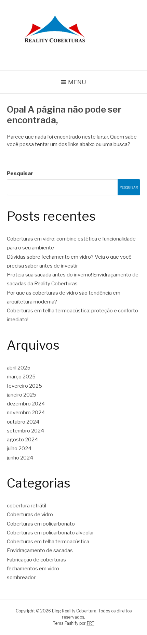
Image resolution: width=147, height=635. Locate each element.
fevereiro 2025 (24, 386)
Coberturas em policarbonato (41, 524)
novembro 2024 (26, 413)
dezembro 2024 (26, 404)
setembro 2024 (25, 431)
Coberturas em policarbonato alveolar (50, 533)
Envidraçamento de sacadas (40, 550)
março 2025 (21, 377)
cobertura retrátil (26, 506)
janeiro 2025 (21, 395)
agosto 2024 (22, 440)
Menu (77, 82)
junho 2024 (20, 458)
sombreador (21, 577)
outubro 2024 (23, 422)
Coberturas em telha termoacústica (48, 542)
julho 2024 (19, 448)
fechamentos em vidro (33, 569)
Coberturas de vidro (30, 514)
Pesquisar (20, 173)
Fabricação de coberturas (36, 560)
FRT (90, 623)
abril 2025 (18, 368)
